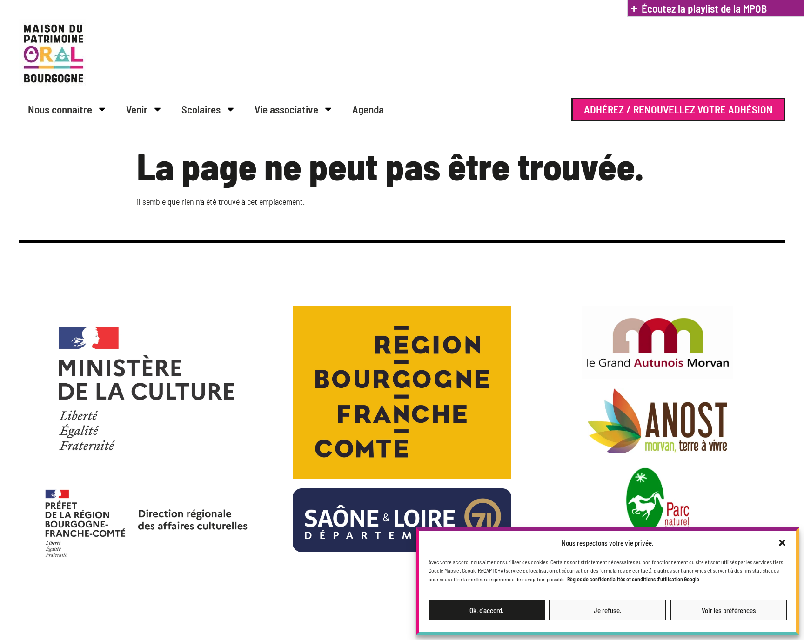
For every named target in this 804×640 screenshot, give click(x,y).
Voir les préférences (729, 610)
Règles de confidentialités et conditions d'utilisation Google (633, 579)
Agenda (368, 109)
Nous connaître (60, 109)
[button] (782, 542)
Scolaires (201, 109)
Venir (136, 109)
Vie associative (286, 109)
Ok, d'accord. (486, 610)
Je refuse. (608, 610)
